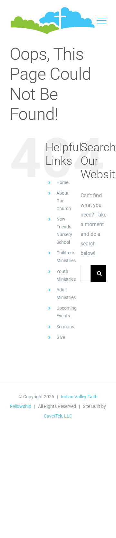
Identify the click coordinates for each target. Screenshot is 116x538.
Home (62, 182)
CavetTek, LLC (58, 416)
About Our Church (63, 200)
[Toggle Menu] (102, 20)
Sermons (65, 326)
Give (60, 337)
